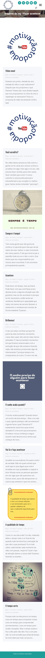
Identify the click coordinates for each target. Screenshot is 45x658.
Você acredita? (11, 152)
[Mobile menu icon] (40, 5)
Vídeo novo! (10, 70)
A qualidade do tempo (14, 524)
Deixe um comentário (12, 77)
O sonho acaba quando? (15, 404)
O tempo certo (11, 605)
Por (16, 75)
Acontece (9, 275)
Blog (6, 75)
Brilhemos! (9, 320)
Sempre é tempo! (12, 233)
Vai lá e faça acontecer (15, 449)
